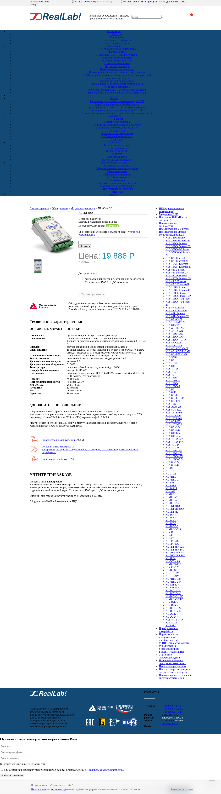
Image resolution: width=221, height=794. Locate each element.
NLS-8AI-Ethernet (175, 258)
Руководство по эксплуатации (58, 440)
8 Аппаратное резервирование (117, 186)
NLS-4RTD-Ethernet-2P (178, 278)
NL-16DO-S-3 (173, 529)
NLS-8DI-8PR (173, 401)
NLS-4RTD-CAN (175, 328)
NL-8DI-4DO (173, 505)
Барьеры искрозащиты (117, 78)
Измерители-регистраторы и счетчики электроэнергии (117, 89)
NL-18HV (171, 520)
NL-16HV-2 (172, 517)
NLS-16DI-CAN (174, 333)
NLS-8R (170, 389)
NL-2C (169, 535)
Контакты (113, 194)
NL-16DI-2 (171, 500)
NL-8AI (170, 482)
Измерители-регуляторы (117, 86)
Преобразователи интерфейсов (117, 69)
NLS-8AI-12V (173, 427)
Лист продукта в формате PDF (58, 459)
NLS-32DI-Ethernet (176, 237)
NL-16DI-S (171, 497)
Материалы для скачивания (117, 159)
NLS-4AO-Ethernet (176, 281)
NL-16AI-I (171, 488)
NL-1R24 (171, 558)
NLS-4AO (171, 371)
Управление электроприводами (117, 81)
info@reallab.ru (41, 1)
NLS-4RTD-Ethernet (176, 275)
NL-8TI (170, 470)
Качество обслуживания (117, 121)
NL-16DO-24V (174, 610)
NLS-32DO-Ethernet (176, 243)
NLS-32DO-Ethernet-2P (178, 246)
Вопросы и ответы (117, 148)
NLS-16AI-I (172, 363)
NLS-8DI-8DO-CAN (177, 348)
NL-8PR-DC (172, 543)
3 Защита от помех (117, 171)
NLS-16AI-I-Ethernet (177, 263)
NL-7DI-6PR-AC (175, 546)
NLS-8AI (170, 360)
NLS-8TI (170, 366)
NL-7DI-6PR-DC (175, 549)
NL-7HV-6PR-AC (175, 552)
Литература (117, 191)
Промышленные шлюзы (117, 63)
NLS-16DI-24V (174, 453)
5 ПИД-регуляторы (116, 177)
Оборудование (114, 46)
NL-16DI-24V (173, 593)
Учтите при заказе (92, 294)
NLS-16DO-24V (174, 459)
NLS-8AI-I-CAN (174, 619)
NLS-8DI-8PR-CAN (176, 354)
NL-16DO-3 (172, 526)
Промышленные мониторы (117, 60)
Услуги (114, 98)
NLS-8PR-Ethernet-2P (177, 316)
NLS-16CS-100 (174, 418)
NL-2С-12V (172, 613)
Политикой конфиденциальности (105, 769)
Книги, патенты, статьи (117, 43)
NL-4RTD (171, 476)
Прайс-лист (117, 139)
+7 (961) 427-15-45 (155, 1)
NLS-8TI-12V (173, 433)
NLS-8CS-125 (173, 421)
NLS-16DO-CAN (175, 336)
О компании (114, 31)
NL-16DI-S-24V (174, 599)
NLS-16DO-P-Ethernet (177, 298)
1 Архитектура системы (117, 165)
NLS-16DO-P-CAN (176, 339)
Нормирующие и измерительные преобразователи (117, 72)
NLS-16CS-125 (174, 424)
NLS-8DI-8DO (173, 395)
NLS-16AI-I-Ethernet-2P (178, 266)
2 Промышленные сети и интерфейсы (117, 168)
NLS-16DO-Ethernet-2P (178, 296)
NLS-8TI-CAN (174, 325)
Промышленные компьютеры (117, 57)
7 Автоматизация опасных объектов (117, 183)
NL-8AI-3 (171, 485)
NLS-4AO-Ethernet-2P (177, 284)
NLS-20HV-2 (173, 380)
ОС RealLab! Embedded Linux (117, 133)
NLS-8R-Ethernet (175, 307)
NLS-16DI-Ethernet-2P (178, 290)
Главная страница (39, 208)
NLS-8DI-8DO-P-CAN (178, 351)
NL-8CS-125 (172, 567)
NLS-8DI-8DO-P (175, 398)
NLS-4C (170, 374)
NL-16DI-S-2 (173, 503)
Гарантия (117, 153)
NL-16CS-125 (173, 570)
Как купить (117, 118)
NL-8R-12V (172, 602)
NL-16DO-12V (174, 608)
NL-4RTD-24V (174, 581)
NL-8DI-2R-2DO (175, 508)
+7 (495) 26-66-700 (84, 1)
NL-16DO (171, 523)
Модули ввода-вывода (117, 66)
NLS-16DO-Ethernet (176, 293)
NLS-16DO (172, 383)
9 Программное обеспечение (117, 188)
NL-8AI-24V (172, 587)
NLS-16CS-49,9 (174, 412)
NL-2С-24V (172, 616)
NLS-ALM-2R (173, 406)
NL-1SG (170, 468)
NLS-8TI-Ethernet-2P (177, 272)
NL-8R (169, 532)
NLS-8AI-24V (173, 430)
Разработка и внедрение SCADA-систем (117, 104)
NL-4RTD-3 (172, 479)
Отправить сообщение (12, 775)
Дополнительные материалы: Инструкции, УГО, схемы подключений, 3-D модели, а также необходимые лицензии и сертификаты (90, 449)
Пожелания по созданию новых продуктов (117, 124)
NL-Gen (170, 538)
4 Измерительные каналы (117, 174)
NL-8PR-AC (172, 540)
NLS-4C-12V (173, 444)
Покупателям (113, 116)
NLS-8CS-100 (173, 415)
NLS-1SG (171, 403)
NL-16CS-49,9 (173, 564)
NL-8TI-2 (171, 473)
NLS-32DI (171, 357)
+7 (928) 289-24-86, (133, 1)
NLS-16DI (171, 377)
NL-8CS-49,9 (173, 561)
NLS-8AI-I (171, 622)
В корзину (85, 246)
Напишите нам (38, 789)
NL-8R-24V (172, 605)
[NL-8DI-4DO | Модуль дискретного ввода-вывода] (52, 256)
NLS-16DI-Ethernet (176, 287)
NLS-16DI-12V (174, 450)
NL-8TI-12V (172, 573)
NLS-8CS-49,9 (173, 409)
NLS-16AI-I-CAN (175, 322)
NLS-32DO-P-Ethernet (177, 249)
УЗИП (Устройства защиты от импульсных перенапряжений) (117, 75)
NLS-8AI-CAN (174, 319)
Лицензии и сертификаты (117, 40)
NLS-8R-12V (173, 462)
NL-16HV (171, 514)
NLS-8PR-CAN (174, 345)
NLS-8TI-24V (173, 436)
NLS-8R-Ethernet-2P (176, 310)
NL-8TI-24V (172, 575)
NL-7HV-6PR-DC (175, 555)
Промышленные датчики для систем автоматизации (117, 92)
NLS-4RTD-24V (174, 441)
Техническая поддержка (117, 145)
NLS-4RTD (172, 368)
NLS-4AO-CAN (174, 331)
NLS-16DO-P (173, 386)
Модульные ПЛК (117, 51)
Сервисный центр (117, 156)
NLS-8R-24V (173, 465)
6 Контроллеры (117, 180)
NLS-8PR (171, 392)
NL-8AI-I (171, 625)
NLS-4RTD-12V (174, 438)
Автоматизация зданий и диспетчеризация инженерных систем (117, 113)
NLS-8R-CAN (173, 342)
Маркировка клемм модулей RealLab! (117, 127)
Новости (117, 34)
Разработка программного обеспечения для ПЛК (117, 101)
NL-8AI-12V (172, 584)
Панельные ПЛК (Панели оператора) (117, 54)
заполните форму (59, 789)
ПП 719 (114, 95)
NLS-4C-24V (173, 447)
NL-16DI (170, 494)
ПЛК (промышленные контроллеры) (117, 48)
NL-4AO (170, 491)
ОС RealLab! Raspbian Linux (117, 136)
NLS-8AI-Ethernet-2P (177, 261)
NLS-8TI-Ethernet (175, 269)
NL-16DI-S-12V (174, 596)
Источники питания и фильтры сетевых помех (117, 83)
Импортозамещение (117, 151)
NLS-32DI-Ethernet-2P (178, 240)
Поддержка (114, 142)
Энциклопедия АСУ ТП (113, 162)
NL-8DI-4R (172, 511)
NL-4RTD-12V (174, 578)
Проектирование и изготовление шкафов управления (117, 107)
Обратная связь (117, 130)
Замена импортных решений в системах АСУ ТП (117, 110)
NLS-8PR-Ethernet (175, 313)
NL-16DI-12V (173, 590)
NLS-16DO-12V (174, 456)
